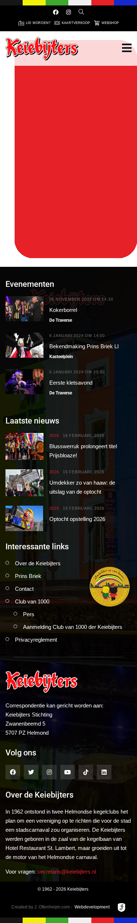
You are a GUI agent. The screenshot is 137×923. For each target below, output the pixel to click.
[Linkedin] (104, 772)
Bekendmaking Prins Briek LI (84, 346)
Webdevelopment (92, 907)
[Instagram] (68, 12)
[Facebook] (55, 12)
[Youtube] (67, 772)
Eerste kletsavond (70, 383)
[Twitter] (31, 772)
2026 (54, 436)
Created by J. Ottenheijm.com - (41, 907)
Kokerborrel (63, 310)
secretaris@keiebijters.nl (66, 871)
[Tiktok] (86, 772)
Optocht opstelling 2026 (77, 519)
